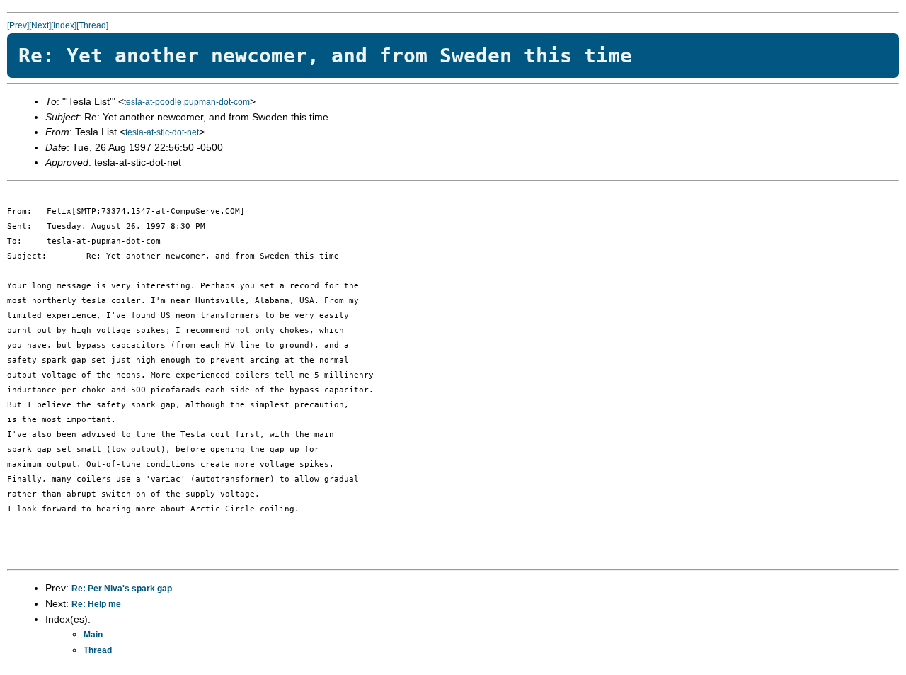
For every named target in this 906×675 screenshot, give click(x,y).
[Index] (63, 25)
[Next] (40, 25)
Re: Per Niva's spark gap (121, 589)
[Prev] (18, 25)
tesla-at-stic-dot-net (162, 132)
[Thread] (92, 25)
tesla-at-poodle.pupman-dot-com (187, 102)
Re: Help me (96, 604)
